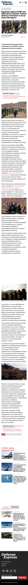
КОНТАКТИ (3, 565)
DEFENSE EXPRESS (7, 35)
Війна (8, 434)
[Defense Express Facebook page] (3, 571)
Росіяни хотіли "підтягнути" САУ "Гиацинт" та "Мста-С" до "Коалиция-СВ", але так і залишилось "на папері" (19, 538)
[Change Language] (20, 2)
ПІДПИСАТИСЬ (22, 577)
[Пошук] (23, 2)
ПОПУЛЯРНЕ (14, 507)
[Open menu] (26, 2)
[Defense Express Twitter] (11, 571)
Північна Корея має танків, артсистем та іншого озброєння (12, 188)
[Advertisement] (14, 269)
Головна (3, 8)
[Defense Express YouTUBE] (7, 571)
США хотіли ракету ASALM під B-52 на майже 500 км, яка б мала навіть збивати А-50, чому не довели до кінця (19, 517)
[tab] (5, 507)
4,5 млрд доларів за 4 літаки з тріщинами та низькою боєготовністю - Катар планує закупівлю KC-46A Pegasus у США (19, 527)
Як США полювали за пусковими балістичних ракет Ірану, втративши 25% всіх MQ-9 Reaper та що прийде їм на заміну (19, 480)
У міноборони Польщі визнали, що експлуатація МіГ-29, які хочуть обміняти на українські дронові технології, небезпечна (19, 457)
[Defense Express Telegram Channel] (15, 571)
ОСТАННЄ (6, 507)
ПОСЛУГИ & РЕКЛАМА (5, 561)
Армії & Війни (8, 8)
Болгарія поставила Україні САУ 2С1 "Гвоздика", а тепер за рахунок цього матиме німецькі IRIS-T (14, 95)
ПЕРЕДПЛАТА (4, 563)
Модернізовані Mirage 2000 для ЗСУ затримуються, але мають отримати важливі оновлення (13, 428)
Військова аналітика (16, 434)
